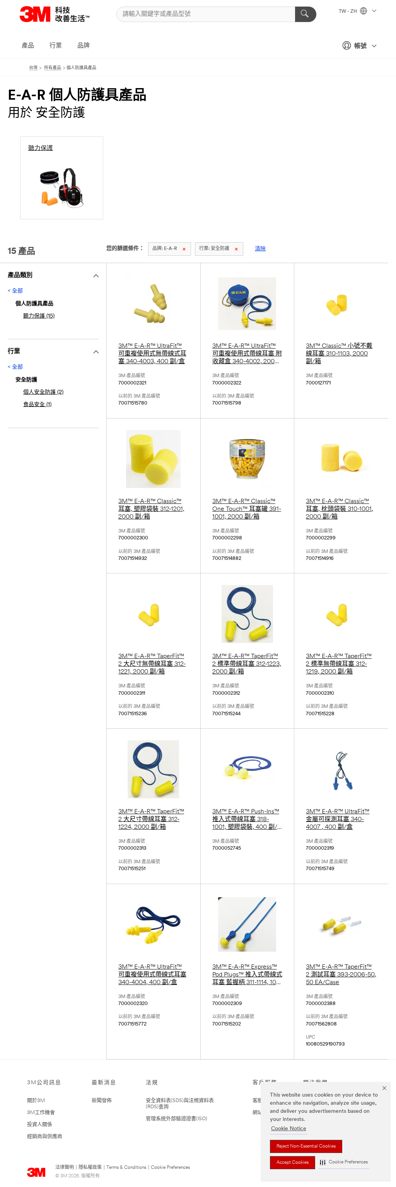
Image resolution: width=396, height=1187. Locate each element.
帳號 (360, 46)
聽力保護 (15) (39, 316)
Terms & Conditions (126, 1167)
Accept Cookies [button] (293, 1162)
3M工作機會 (41, 1112)
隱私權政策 (90, 1167)
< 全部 (15, 291)
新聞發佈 (102, 1100)
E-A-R (164, 249)
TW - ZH (348, 11)
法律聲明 (64, 1167)
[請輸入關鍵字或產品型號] (305, 14)
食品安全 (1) (37, 405)
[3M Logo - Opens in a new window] (64, 14)
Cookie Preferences (170, 1167)
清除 (260, 249)
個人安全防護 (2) (43, 392)
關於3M (36, 1100)
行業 (56, 46)
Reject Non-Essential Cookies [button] (306, 1146)
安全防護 (214, 249)
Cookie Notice (288, 1129)
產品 (28, 46)
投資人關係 (39, 1124)
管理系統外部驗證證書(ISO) (176, 1118)
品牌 (83, 46)
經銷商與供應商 (44, 1136)
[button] (343, 1162)
